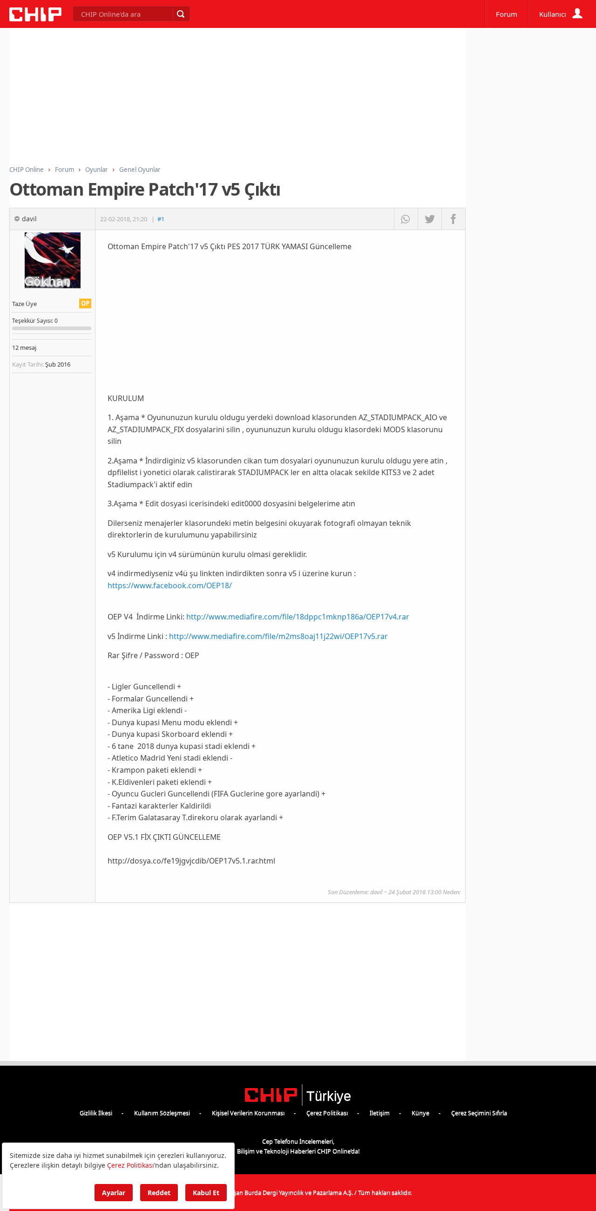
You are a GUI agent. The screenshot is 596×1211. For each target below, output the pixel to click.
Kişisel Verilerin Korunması (248, 1113)
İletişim (380, 1113)
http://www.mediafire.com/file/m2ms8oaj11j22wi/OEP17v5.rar (278, 636)
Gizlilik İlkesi (96, 1113)
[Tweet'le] (429, 219)
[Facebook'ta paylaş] (453, 219)
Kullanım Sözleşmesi (162, 1113)
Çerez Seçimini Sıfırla (479, 1113)
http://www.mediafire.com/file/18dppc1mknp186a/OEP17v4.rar (297, 617)
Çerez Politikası (327, 1113)
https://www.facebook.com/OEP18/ (170, 585)
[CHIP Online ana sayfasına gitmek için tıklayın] (35, 18)
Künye (420, 1113)
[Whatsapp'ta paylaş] (406, 219)
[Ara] (180, 14)
